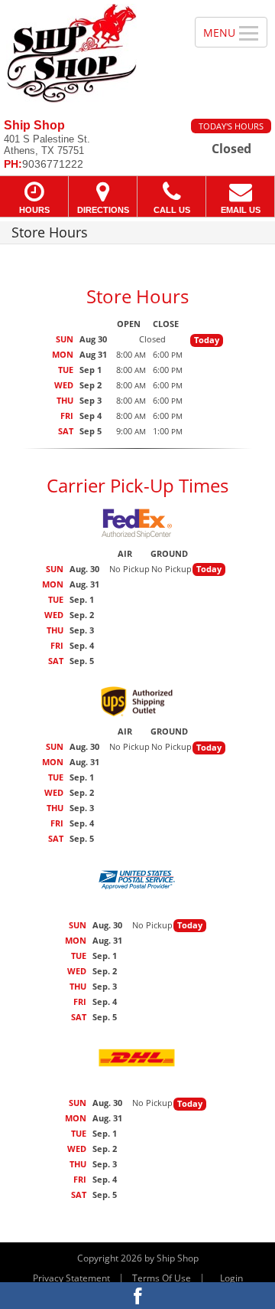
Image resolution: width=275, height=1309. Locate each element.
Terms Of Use (161, 1277)
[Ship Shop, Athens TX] (89, 53)
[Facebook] (137, 1295)
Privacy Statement (71, 1277)
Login (231, 1277)
